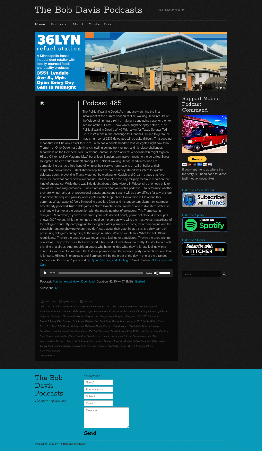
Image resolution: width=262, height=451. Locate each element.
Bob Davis (50, 301)
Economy (67, 321)
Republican (45, 330)
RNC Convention (102, 330)
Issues (42, 326)
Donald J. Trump (48, 321)
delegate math (107, 316)
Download (88, 281)
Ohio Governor (120, 326)
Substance (61, 340)
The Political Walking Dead (133, 340)
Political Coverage (150, 326)
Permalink (50, 355)
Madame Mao (77, 326)
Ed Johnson (78, 321)
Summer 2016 (73, 340)
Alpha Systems (79, 311)
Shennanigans (140, 335)
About (77, 24)
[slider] (165, 272)
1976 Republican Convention (90, 306)
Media (99, 326)
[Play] (45, 273)
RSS (58, 288)
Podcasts (58, 24)
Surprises (108, 340)
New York (107, 326)
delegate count (92, 316)
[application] (106, 273)
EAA (59, 321)
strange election (47, 340)
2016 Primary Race (147, 306)
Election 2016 (91, 321)
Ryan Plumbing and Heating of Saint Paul (60, 335)
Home (40, 24)
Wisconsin (92, 345)
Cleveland (67, 316)
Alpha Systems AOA (96, 311)
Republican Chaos (78, 330)
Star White (153, 335)
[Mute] (156, 273)
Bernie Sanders (120, 311)
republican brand (60, 330)
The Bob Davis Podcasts (88, 10)
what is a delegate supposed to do (70, 345)
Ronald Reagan (118, 330)
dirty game (130, 316)
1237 (47, 306)
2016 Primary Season (50, 311)
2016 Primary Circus (127, 306)
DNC (139, 316)
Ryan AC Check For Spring (139, 330)
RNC (90, 330)
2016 (113, 306)
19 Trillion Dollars (60, 306)
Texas (116, 340)
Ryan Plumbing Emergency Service (97, 335)
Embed (140, 281)
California (45, 316)
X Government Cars (143, 345)
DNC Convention (150, 316)
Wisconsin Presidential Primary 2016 (115, 345)
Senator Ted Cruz (124, 335)
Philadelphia (135, 326)
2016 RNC (66, 311)
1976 (72, 306)
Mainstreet (90, 326)
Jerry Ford (51, 326)
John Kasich (63, 326)
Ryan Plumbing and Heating (109, 260)
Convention (78, 316)
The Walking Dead (156, 340)
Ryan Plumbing (161, 330)
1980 (107, 306)
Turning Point (46, 345)
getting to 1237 (134, 321)
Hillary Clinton (157, 321)
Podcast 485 (102, 103)
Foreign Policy (119, 321)
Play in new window (66, 281)
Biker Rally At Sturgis (139, 311)
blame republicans (159, 311)
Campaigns (56, 316)
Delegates (119, 316)
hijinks (146, 321)
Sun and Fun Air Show (92, 340)
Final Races (105, 321)
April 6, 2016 (69, 301)
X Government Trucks (50, 350)
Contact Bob (100, 24)
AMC (109, 311)
